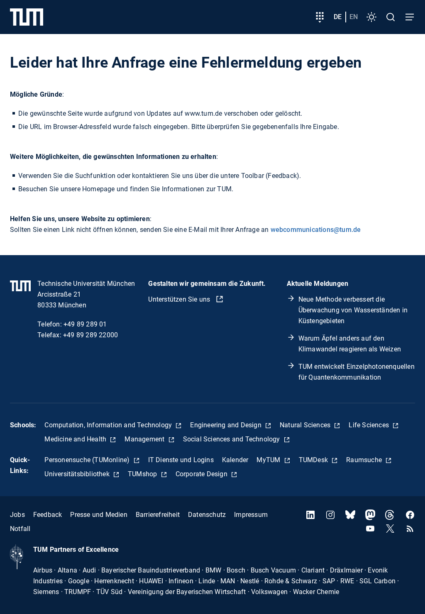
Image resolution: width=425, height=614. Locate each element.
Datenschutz (207, 515)
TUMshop (143, 474)
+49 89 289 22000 (90, 335)
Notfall (20, 529)
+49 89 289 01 (85, 324)
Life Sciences (370, 425)
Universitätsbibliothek (77, 474)
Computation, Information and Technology (108, 425)
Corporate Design (202, 474)
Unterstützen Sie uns (180, 299)
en (353, 17)
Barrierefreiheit (158, 515)
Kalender (235, 460)
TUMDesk (314, 460)
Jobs (17, 515)
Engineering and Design (226, 425)
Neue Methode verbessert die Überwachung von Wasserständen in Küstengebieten (353, 310)
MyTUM (269, 460)
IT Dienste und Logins (181, 460)
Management (145, 439)
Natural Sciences (306, 425)
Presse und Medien (98, 515)
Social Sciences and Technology (232, 439)
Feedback (47, 515)
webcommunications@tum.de (316, 230)
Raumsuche (364, 460)
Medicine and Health (76, 439)
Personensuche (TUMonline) (87, 460)
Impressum (251, 515)
